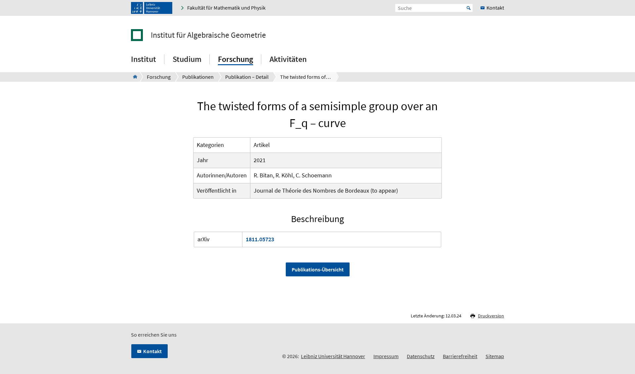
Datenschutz (421, 356)
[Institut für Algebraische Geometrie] (133, 76)
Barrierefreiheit (460, 356)
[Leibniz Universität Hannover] (151, 8)
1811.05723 (260, 239)
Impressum (386, 356)
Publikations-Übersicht (318, 269)
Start (469, 8)
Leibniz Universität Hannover (333, 356)
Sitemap (495, 356)
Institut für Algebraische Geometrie (208, 35)
